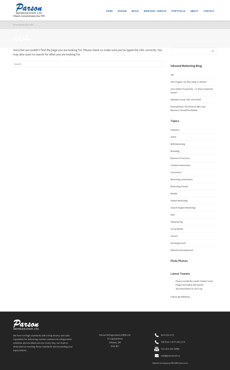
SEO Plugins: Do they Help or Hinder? (189, 81)
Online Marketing (179, 200)
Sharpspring (177, 221)
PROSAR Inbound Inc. (180, 363)
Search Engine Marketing (183, 207)
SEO (173, 214)
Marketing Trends (179, 186)
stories (174, 235)
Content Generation (180, 165)
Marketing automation (182, 179)
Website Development (182, 250)
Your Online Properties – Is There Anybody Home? (192, 90)
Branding (175, 151)
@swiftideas (184, 296)
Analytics (175, 129)
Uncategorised (178, 243)
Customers (176, 172)
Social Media (177, 228)
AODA (173, 136)
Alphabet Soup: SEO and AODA (186, 99)
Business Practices (180, 158)
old (172, 74)
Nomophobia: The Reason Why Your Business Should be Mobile (188, 108)
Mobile (174, 193)
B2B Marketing (178, 144)
